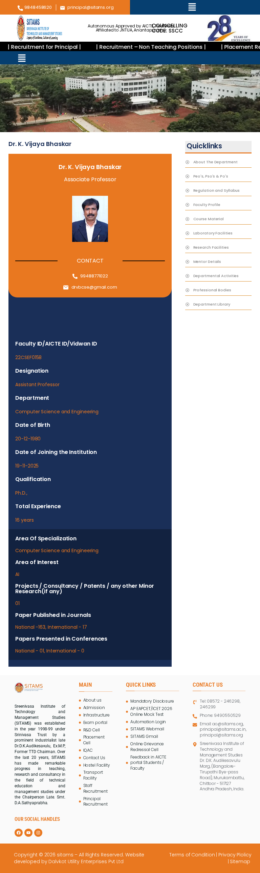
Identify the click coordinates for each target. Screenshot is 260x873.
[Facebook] (19, 833)
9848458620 (38, 7)
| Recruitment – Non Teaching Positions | (141, 47)
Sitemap (240, 861)
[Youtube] (28, 833)
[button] (192, 7)
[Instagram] (38, 833)
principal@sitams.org (90, 7)
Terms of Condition (192, 854)
